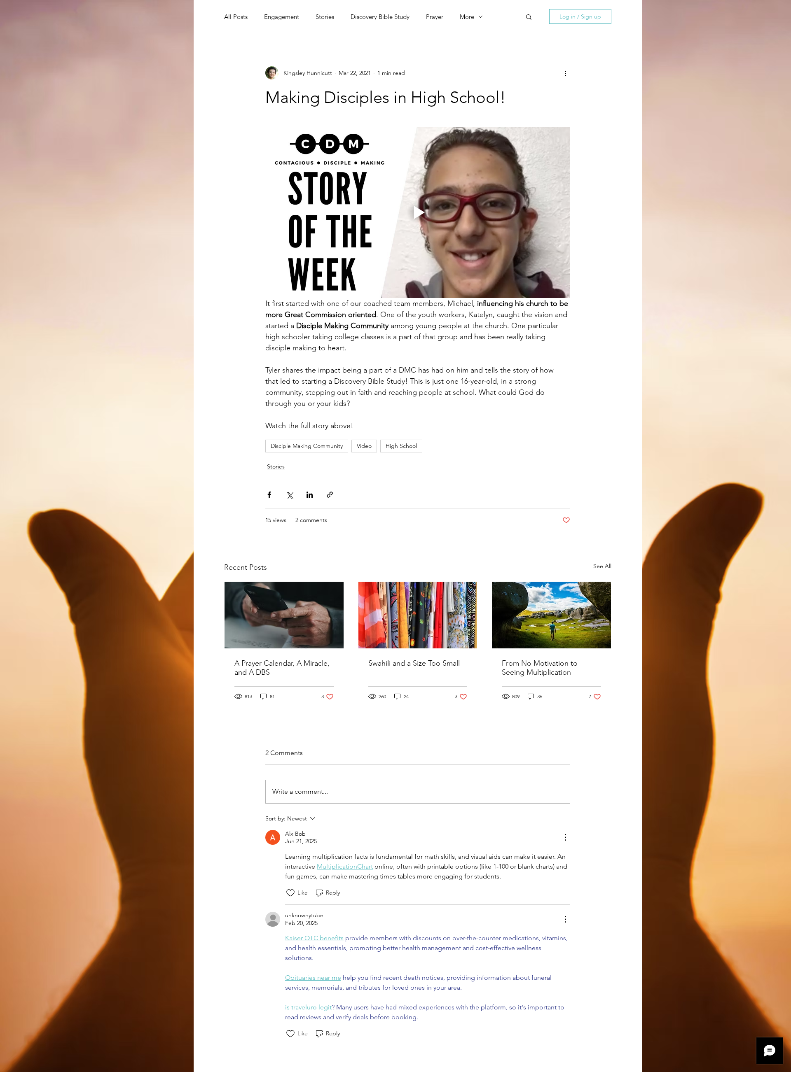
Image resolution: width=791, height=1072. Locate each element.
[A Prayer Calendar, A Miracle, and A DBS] (284, 615)
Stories (325, 17)
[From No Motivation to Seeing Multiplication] (551, 615)
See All (602, 566)
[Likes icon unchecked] (290, 893)
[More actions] (565, 73)
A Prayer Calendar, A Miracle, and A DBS (282, 668)
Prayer (434, 17)
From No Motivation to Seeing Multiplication (540, 668)
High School (401, 446)
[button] (529, 16)
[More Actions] (565, 837)
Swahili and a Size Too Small (414, 663)
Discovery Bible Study (380, 17)
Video (364, 446)
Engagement (281, 17)
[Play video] (417, 212)
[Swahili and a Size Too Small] (417, 615)
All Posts (236, 17)
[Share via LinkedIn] (310, 495)
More (467, 17)
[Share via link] (330, 495)
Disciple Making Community (307, 446)
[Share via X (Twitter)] (289, 495)
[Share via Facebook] (269, 495)
